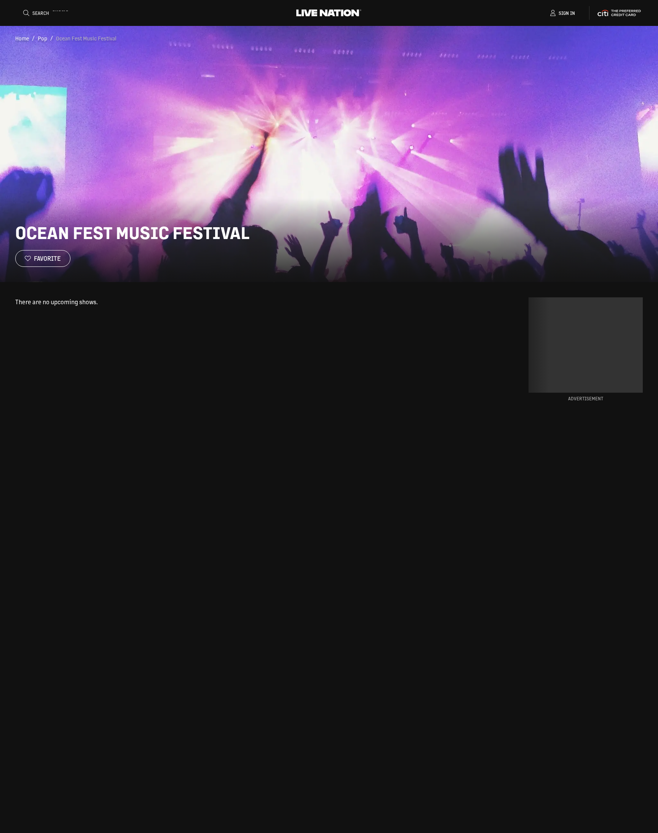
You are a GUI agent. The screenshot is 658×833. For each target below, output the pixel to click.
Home (22, 38)
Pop (42, 38)
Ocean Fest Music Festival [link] (86, 38)
